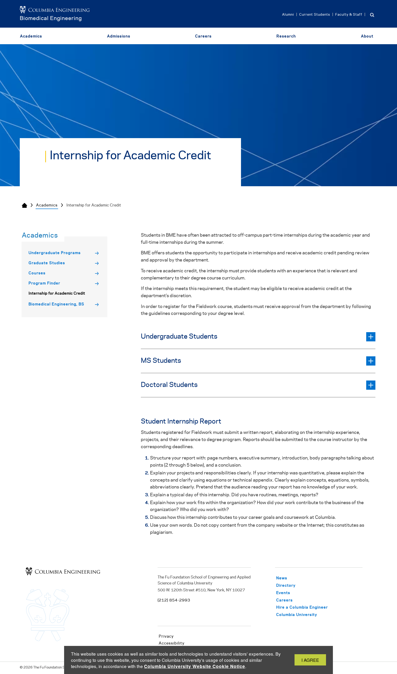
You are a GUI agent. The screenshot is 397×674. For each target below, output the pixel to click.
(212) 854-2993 (174, 600)
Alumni (288, 14)
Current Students (314, 14)
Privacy (166, 636)
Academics (47, 205)
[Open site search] (372, 15)
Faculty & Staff (348, 14)
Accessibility (171, 643)
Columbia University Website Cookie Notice (194, 666)
